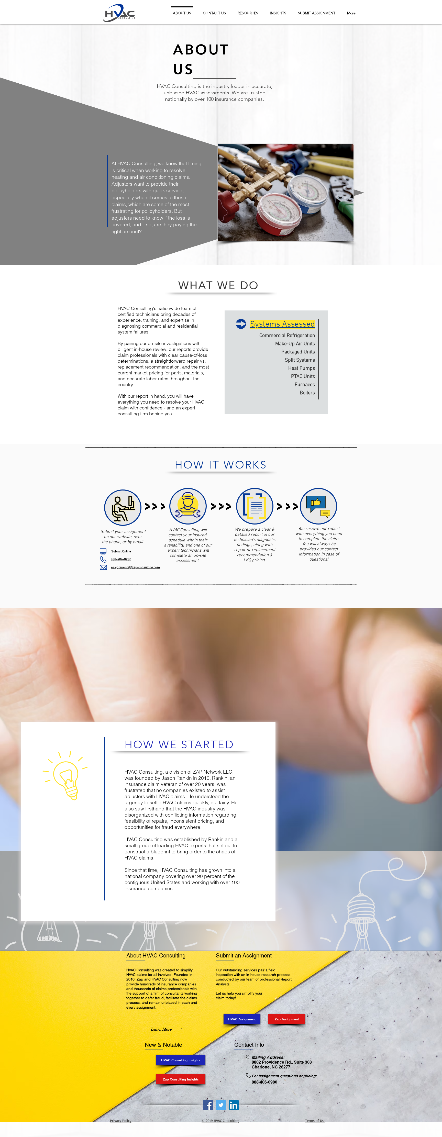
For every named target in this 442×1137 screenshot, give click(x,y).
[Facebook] (208, 1105)
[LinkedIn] (234, 1105)
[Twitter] (221, 1105)
